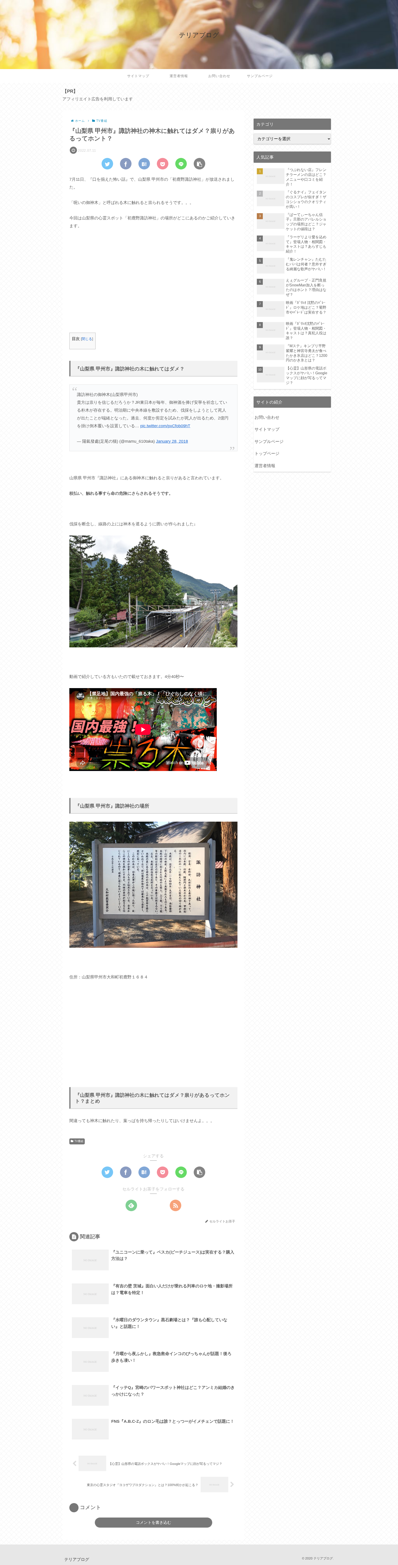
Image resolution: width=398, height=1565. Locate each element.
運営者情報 (265, 465)
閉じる (87, 339)
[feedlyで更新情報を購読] (131, 1205)
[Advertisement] (153, 285)
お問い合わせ (267, 417)
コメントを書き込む (153, 1522)
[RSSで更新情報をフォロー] (175, 1205)
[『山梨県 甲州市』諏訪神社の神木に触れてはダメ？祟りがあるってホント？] (144, 163)
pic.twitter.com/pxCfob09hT (165, 426)
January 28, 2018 (172, 441)
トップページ (267, 453)
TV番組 (78, 1141)
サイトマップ (267, 429)
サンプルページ (269, 441)
